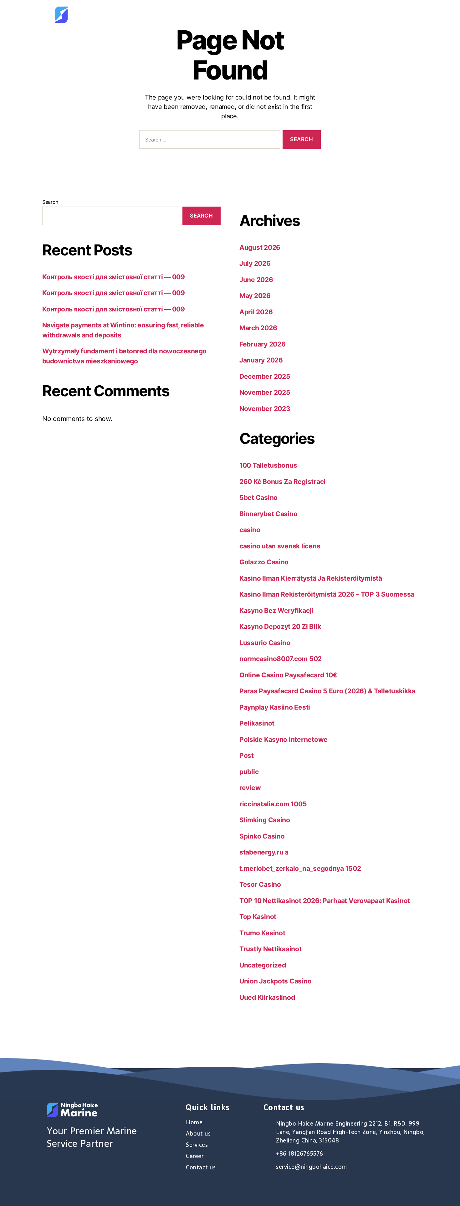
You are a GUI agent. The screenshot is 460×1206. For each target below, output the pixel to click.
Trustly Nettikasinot (270, 949)
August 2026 (259, 247)
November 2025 (264, 392)
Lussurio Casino (264, 643)
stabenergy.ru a (264, 852)
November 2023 (264, 409)
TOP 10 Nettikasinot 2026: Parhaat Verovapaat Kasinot (324, 901)
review (250, 788)
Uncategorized (262, 965)
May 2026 (255, 296)
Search (50, 202)
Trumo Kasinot (262, 933)
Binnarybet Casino (268, 514)
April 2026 (256, 312)
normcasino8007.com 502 (280, 659)
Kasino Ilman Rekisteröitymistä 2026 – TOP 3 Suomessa (326, 594)
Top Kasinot (257, 917)
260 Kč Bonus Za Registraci (282, 481)
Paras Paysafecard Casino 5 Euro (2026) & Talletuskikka (327, 691)
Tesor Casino (260, 884)
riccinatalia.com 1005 (273, 804)
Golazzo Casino (264, 562)
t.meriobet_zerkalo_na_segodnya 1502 (300, 868)
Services (319, 14)
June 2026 (256, 280)
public (248, 772)
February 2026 (262, 344)
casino (249, 530)
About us (281, 14)
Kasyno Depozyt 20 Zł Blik (280, 626)
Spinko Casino (262, 836)
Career (354, 14)
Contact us (392, 14)
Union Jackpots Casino (275, 981)
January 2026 (261, 360)
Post (246, 755)
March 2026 (258, 328)
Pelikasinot (256, 723)
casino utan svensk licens (279, 546)
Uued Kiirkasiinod (267, 997)
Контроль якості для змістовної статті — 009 (113, 277)
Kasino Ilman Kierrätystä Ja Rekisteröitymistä (310, 578)
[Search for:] (208, 140)
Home (247, 14)
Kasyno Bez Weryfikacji (276, 610)
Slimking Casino (264, 820)
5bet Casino (258, 497)
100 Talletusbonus (268, 465)
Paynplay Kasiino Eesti (274, 707)
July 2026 (255, 263)
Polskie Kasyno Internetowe (283, 739)
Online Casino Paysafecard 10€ (288, 675)
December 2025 (264, 376)
